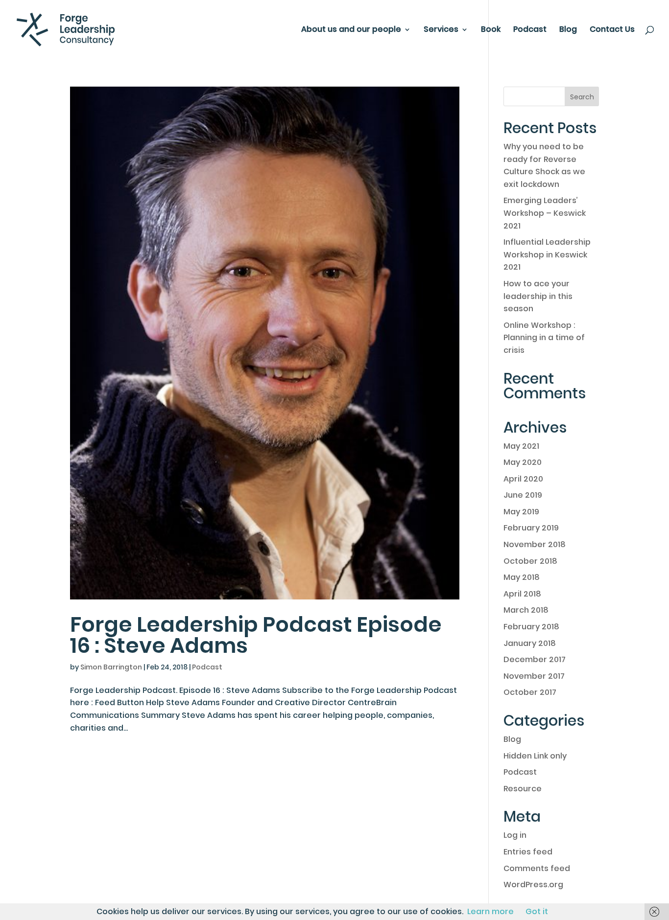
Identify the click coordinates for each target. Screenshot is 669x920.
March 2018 (526, 610)
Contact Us (612, 30)
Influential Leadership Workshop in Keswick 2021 (547, 254)
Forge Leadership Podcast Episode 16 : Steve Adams (256, 635)
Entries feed (527, 851)
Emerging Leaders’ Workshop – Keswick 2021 (544, 213)
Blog (568, 30)
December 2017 (534, 659)
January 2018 (529, 643)
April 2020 (523, 478)
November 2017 (534, 676)
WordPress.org (533, 884)
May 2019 (521, 511)
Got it (537, 911)
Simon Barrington (111, 667)
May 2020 (522, 462)
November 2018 (534, 544)
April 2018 (522, 593)
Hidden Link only (535, 755)
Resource (522, 788)
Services (441, 30)
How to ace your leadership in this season (538, 296)
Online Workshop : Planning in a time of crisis (544, 338)
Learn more (490, 911)
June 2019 (522, 495)
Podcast (530, 30)
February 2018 (531, 626)
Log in (514, 835)
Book (491, 30)
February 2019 (531, 527)
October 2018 (530, 561)
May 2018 (521, 577)
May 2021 (521, 446)
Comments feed (536, 868)
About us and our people (351, 30)
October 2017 (529, 692)
